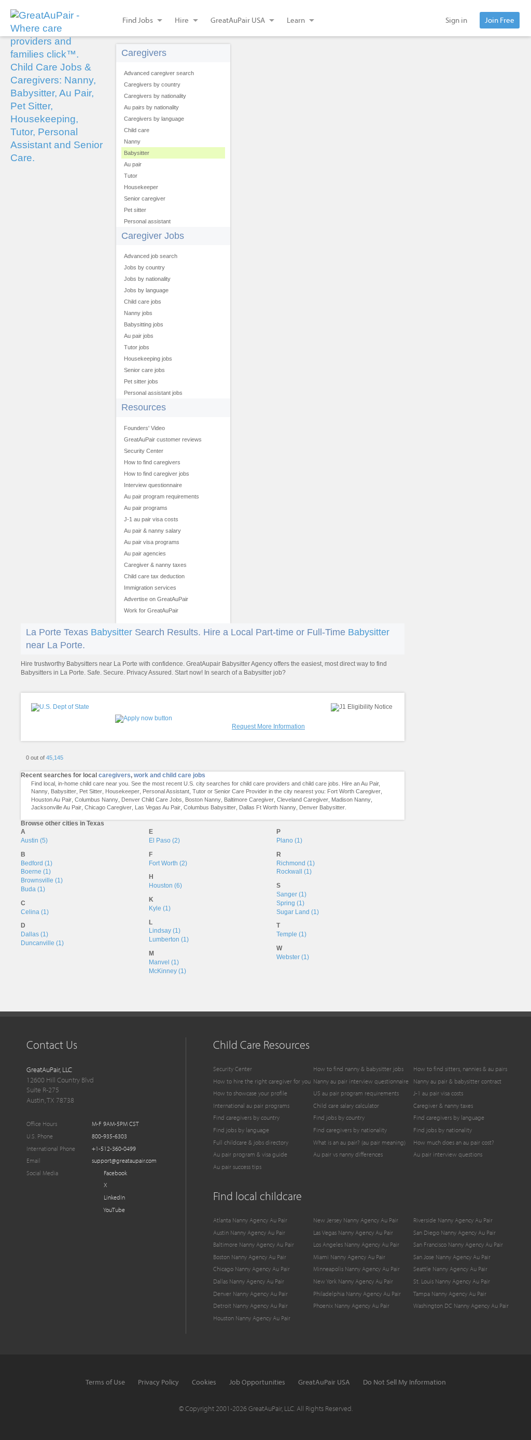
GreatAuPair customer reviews (163, 439)
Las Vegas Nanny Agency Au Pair (353, 1232)
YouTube (113, 1210)
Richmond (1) (295, 863)
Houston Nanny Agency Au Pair (251, 1318)
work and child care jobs (169, 775)
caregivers (115, 775)
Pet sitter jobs (141, 381)
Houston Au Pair (51, 799)
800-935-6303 (109, 1136)
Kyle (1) (160, 908)
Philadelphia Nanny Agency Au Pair (357, 1294)
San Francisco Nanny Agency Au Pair (458, 1244)
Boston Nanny (203, 799)
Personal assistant (147, 221)
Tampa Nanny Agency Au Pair (449, 1294)
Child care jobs (142, 301)
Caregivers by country (152, 84)
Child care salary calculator (346, 1105)
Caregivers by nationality (155, 96)
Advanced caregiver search (159, 73)
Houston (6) (165, 885)
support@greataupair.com (124, 1160)
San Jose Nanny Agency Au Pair (452, 1257)
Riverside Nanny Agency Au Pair (453, 1220)
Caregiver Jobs (152, 236)
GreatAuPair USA (324, 1382)
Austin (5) (34, 840)
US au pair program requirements (356, 1093)
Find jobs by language (241, 1130)
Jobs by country (144, 267)
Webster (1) (292, 957)
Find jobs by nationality (442, 1130)
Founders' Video (144, 428)
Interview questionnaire (153, 485)
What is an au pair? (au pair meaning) (359, 1142)
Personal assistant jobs (153, 393)
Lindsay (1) (164, 930)
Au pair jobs (138, 336)
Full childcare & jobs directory (250, 1142)
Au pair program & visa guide (250, 1154)
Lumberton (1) (169, 939)
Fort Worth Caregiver (354, 791)
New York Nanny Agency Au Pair (353, 1281)
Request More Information (268, 726)
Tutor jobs (136, 347)
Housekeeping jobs (148, 358)
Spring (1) (290, 903)
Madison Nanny (351, 799)
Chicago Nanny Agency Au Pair (251, 1269)
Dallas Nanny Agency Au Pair (248, 1281)
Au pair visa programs (151, 542)
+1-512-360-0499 (114, 1148)
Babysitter (136, 153)
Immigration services (150, 587)
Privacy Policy (158, 1382)
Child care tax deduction (154, 576)
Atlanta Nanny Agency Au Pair (250, 1220)
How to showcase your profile (250, 1093)
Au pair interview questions (447, 1154)
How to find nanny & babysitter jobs (358, 1069)
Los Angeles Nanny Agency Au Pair (356, 1244)
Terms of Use (105, 1382)
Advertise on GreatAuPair (156, 599)
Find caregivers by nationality (350, 1130)
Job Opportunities (257, 1382)
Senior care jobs (144, 370)
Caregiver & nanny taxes (155, 565)
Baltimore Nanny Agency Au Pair (253, 1244)
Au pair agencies (145, 553)
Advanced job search (150, 256)
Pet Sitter (90, 791)
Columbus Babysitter (210, 807)
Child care (136, 130)
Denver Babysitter (322, 807)
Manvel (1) (164, 962)
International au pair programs (251, 1105)
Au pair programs (145, 508)
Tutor (130, 176)
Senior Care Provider (240, 791)
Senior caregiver (144, 198)
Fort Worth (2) (168, 863)
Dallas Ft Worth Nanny (267, 807)
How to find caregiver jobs (156, 474)
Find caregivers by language (448, 1117)
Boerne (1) (36, 871)
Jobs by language (146, 290)
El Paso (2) (164, 840)
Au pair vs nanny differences (348, 1154)
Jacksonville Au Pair (56, 807)
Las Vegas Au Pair (157, 807)
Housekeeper (141, 187)
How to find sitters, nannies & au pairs (460, 1069)
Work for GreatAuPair (151, 610)
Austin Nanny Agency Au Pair (249, 1232)
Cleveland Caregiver (302, 799)
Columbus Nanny (96, 799)
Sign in (456, 20)
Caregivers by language (154, 119)
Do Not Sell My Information (404, 1382)
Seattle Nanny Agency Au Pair (450, 1269)
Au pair (133, 164)
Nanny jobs (138, 313)
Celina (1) (35, 912)
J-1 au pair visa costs (151, 519)
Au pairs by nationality (151, 107)
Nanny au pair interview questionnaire (361, 1081)
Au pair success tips (237, 1167)
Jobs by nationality (147, 279)
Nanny (132, 141)
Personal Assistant (166, 791)
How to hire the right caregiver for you (262, 1081)
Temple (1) (291, 934)
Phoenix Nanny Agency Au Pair (351, 1305)
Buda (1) (33, 889)
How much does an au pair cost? (453, 1142)
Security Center (143, 451)
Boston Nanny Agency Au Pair (249, 1257)
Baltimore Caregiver (249, 799)
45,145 (54, 757)
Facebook (114, 1173)
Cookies (204, 1382)
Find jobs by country (339, 1117)
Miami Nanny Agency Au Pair (349, 1257)
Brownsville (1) (42, 880)
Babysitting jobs (143, 324)
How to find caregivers (152, 462)
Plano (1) (289, 840)
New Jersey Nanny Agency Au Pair (355, 1220)
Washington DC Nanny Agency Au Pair (461, 1305)
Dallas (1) (34, 934)
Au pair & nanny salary (152, 530)
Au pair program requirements (161, 496)
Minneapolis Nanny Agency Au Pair (356, 1269)
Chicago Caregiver (108, 807)
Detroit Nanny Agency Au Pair (250, 1305)
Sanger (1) (291, 894)
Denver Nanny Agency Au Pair (250, 1294)
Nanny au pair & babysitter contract (457, 1081)
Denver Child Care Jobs (151, 799)
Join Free (499, 20)
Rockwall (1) (294, 871)
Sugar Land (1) (297, 912)
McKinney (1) (167, 971)
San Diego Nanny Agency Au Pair (454, 1232)
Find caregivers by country (246, 1117)
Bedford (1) (36, 863)
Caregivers (143, 53)
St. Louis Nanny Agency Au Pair (451, 1281)
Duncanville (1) (42, 943)
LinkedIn (113, 1197)
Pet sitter (135, 210)
